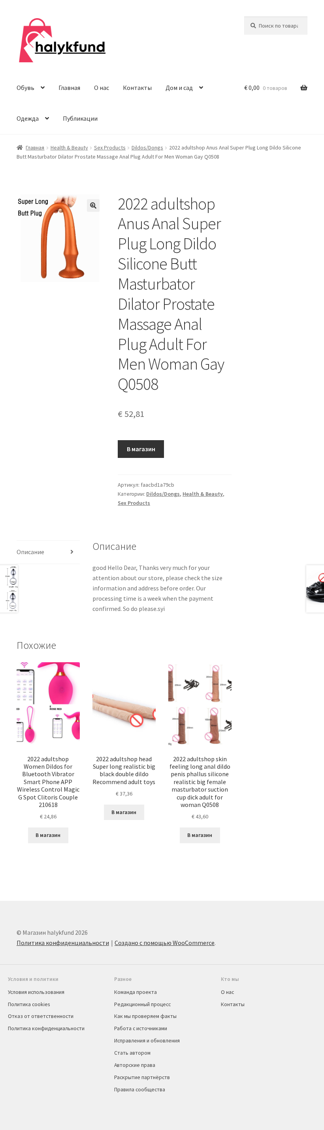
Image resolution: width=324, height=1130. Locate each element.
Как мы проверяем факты (145, 1016)
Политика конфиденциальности (63, 943)
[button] (93, 205)
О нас (101, 88)
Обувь (25, 88)
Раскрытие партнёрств (142, 1077)
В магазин (141, 449)
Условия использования (36, 992)
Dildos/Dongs (147, 147)
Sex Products (110, 147)
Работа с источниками (140, 1028)
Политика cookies (29, 1004)
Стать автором (132, 1052)
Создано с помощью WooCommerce (165, 943)
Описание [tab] (30, 552)
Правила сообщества (139, 1089)
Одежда (28, 118)
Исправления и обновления (147, 1040)
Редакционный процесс (142, 1004)
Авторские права (134, 1064)
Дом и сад (179, 88)
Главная (69, 88)
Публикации (80, 118)
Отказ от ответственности (40, 1016)
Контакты (137, 88)
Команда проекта (135, 992)
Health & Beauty (69, 147)
